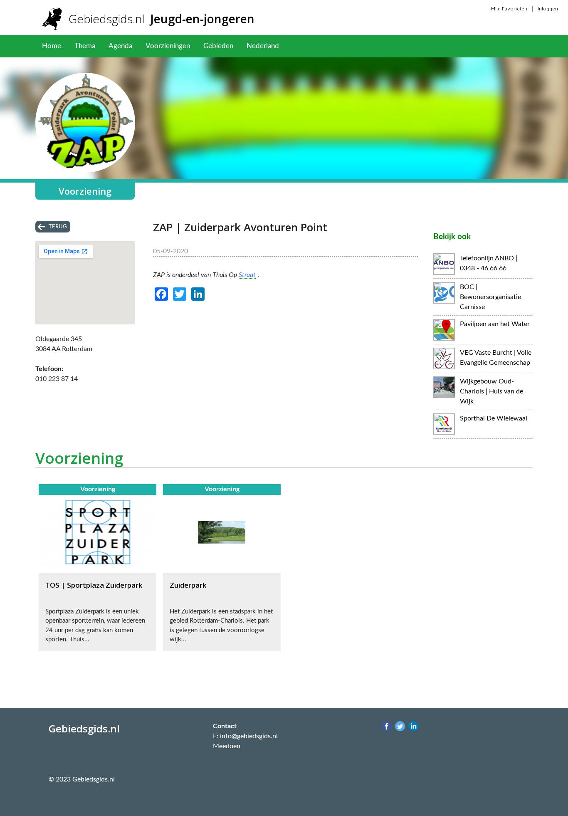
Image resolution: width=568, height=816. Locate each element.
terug (58, 226)
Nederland (263, 45)
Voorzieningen (168, 45)
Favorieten (308, 45)
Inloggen (548, 8)
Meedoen (226, 746)
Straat (247, 275)
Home (51, 45)
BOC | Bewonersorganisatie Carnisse (490, 297)
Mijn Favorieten (509, 8)
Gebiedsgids (161, 19)
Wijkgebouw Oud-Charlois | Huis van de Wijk (491, 391)
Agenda (120, 45)
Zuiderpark (188, 585)
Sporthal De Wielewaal (493, 418)
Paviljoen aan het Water (495, 324)
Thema (84, 45)
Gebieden (218, 45)
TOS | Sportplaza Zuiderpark (93, 585)
